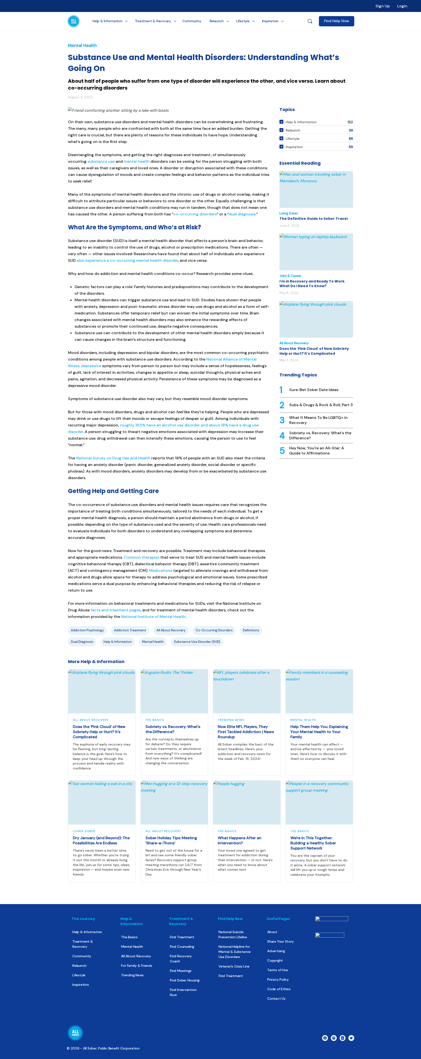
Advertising (276, 951)
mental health (137, 161)
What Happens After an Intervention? (239, 840)
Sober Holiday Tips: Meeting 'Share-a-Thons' (171, 840)
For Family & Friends (136, 965)
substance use (101, 161)
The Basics (154, 720)
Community (81, 956)
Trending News (231, 720)
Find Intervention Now (183, 992)
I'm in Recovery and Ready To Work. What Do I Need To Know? (312, 284)
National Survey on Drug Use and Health (113, 458)
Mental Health (82, 45)
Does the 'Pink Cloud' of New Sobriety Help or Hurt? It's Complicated (314, 351)
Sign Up (382, 6)
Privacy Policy (278, 979)
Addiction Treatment (130, 630)
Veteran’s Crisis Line (234, 966)
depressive (91, 365)
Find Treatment (182, 937)
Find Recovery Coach (181, 958)
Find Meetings (180, 970)
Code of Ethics (279, 989)
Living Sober (288, 213)
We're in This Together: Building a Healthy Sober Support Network (313, 843)
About (272, 932)
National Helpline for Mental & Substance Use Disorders (235, 951)
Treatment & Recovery (82, 944)
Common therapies (141, 557)
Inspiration (80, 984)
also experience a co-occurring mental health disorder (127, 260)
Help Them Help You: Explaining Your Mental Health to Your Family (319, 731)
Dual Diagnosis (82, 642)
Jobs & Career (290, 276)
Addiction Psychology (87, 630)
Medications (160, 570)
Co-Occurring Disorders (214, 630)
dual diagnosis (242, 214)
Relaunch (79, 965)
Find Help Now (336, 21)
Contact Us (276, 998)
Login (402, 6)
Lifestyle (79, 975)
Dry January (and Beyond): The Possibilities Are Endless (101, 840)
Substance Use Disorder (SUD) (197, 642)
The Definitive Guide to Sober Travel (313, 218)
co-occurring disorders (195, 214)
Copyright (275, 960)
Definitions (251, 630)
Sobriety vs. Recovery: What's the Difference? (172, 729)
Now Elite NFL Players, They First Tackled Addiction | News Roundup (246, 731)
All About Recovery (170, 630)
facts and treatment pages (116, 610)
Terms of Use (277, 970)
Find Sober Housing (185, 980)
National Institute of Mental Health (153, 616)
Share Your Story (280, 941)
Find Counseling (182, 946)
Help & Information (118, 642)
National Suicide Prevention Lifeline (233, 934)
